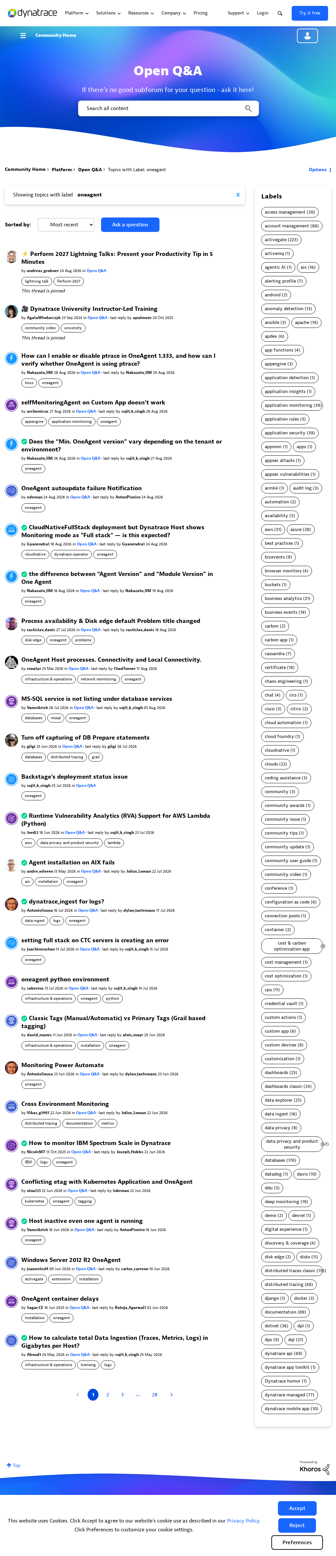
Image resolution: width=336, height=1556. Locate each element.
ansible (272, 322)
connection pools (282, 916)
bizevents (275, 557)
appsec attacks (280, 460)
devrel (298, 1215)
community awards (284, 805)
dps (268, 1339)
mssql (56, 718)
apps (301, 446)
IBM (28, 1162)
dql (291, 1339)
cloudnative (35, 554)
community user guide (288, 860)
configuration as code (287, 902)
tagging (85, 1201)
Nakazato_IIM (40, 372)
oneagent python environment (65, 979)
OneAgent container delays (60, 1299)
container (274, 929)
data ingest (35, 920)
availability (276, 515)
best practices (279, 543)
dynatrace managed (285, 1395)
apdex (271, 336)
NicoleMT (36, 1152)
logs (56, 920)
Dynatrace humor (283, 1381)
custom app (277, 1031)
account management (287, 226)
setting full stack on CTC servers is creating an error (95, 940)
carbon (272, 626)
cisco (270, 709)
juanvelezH (38, 1268)
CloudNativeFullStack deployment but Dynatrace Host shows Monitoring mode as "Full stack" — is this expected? (112, 531)
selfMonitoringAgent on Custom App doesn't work (93, 402)
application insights (285, 391)
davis (302, 1174)
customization (279, 1059)
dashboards (276, 1072)
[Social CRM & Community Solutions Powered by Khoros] (314, 1467)
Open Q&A (90, 169)
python (112, 998)
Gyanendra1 (39, 544)
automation (277, 502)
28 (155, 1394)
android (273, 295)
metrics (107, 1123)
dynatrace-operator (71, 554)
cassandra (274, 653)
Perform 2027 (68, 281)
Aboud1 (34, 1354)
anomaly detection (284, 308)
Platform (62, 169)
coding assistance (283, 778)
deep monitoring (282, 1201)
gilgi (31, 746)
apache (302, 322)
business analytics (283, 598)
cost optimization (283, 976)
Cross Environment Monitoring (65, 1104)
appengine (34, 421)
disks (305, 1257)
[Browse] (26, 35)
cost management (283, 962)
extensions (61, 1279)
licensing (88, 1364)
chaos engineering (283, 681)
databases (33, 718)
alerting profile (280, 281)
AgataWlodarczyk (44, 317)
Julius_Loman (139, 871)
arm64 (271, 488)
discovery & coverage (287, 1243)
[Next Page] (170, 1395)
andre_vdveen (40, 871)
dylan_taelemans (139, 910)
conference (276, 888)
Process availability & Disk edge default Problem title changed (110, 621)
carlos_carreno (135, 1268)
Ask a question (130, 224)
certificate (275, 667)
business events (281, 612)
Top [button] (16, 1465)
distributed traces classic (290, 1270)
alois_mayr (133, 1035)
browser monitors (283, 571)
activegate (34, 1279)
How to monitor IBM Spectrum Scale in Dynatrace (100, 1143)
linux (29, 382)
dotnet (272, 1326)
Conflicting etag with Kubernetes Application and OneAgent (107, 1182)
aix (27, 881)
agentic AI (275, 267)
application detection (287, 377)
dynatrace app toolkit (287, 1367)
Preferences (297, 1542)
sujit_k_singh (133, 411)
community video (40, 328)
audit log (302, 488)
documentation (79, 1123)
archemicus (38, 411)
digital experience (283, 1229)
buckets (273, 584)
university (73, 328)
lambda (114, 842)
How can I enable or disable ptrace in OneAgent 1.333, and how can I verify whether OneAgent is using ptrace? (118, 360)
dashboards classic (283, 1086)
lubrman (121, 1190)
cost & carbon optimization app (292, 946)
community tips (281, 833)
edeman (35, 497)
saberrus (36, 988)
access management (285, 212)
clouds (271, 764)
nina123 (34, 1190)
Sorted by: (18, 224)
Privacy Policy (243, 1521)
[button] (297, 1508)
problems (83, 640)
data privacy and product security (69, 842)
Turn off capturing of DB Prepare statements (85, 738)
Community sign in (307, 36)
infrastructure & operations (48, 679)
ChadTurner (125, 668)
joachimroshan (41, 949)
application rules (282, 419)
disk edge (33, 640)
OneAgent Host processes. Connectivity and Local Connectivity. (111, 660)
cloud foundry (279, 736)
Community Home (55, 35)
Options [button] (318, 169)
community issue (282, 819)
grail (95, 757)
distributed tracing (67, 757)
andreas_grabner (43, 270)
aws (28, 842)
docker (300, 1298)
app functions (279, 350)
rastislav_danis (41, 629)
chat (269, 695)
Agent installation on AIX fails (72, 862)
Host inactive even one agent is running (86, 1221)
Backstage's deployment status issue (74, 777)
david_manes (40, 1035)
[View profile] (11, 256)
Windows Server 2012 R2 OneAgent (71, 1260)
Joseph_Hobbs (130, 1152)
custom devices (280, 1045)
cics (293, 695)
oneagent (50, 382)
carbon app (276, 640)
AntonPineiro (128, 497)
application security (285, 433)
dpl (300, 1326)
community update (284, 847)
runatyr (34, 668)
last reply (118, 317)
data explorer (278, 1100)
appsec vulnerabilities (287, 474)
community (276, 791)
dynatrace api (279, 1353)
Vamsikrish (38, 707)
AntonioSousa (40, 910)
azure (296, 529)
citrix (295, 709)
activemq (274, 253)
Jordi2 (33, 832)
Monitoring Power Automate (62, 1065)
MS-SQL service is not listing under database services (96, 699)
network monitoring (98, 679)
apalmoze (143, 317)
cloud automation (283, 722)
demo (270, 1215)
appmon (273, 446)
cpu (268, 990)
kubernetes (34, 1201)
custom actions (280, 1017)
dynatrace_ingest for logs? (66, 901)
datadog (273, 1174)
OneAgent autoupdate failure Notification (81, 488)
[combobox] (168, 108)
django (272, 1298)
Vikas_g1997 (38, 1112)
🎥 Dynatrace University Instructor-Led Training (89, 309)
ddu (269, 1188)
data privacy (277, 1128)
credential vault (281, 1003)
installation (48, 881)
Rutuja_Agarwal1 (131, 1307)
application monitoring (72, 421)
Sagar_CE (35, 1307)
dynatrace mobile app (287, 1408)
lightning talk (37, 281)
